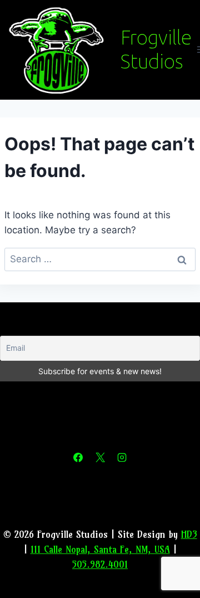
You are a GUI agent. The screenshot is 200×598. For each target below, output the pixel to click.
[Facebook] (78, 457)
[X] (100, 457)
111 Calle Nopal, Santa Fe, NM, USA (100, 549)
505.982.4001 (100, 564)
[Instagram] (121, 457)
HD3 (189, 534)
